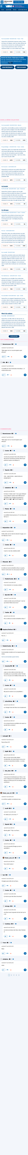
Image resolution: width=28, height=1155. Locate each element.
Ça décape (5, 210)
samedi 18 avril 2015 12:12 (9, 774)
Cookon (7, 450)
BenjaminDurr (6, 527)
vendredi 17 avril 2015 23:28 (10, 812)
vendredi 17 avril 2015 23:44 (10, 473)
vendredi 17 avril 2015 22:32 (7, 347)
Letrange (7, 906)
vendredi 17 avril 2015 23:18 (10, 669)
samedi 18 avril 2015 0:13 (9, 828)
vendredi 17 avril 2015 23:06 (10, 894)
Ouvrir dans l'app (18, 2)
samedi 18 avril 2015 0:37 (9, 720)
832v (4, 362)
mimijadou (5, 959)
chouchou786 (8, 666)
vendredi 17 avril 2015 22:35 (7, 946)
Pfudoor (7, 509)
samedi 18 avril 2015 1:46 (9, 512)
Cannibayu (8, 924)
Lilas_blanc (8, 770)
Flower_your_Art (7, 793)
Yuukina (7, 612)
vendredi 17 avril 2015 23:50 (10, 689)
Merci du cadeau (7, 313)
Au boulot (5, 186)
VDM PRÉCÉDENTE (7, 67)
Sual (4, 875)
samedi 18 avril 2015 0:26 (9, 927)
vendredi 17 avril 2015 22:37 (10, 582)
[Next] (19, 975)
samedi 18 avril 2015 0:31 (9, 705)
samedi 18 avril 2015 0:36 (9, 491)
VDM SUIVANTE (21, 67)
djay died (7, 594)
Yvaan (4, 942)
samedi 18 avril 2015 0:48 (9, 616)
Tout (2, 9)
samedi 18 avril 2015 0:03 (9, 548)
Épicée (14, 9)
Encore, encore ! (14, 336)
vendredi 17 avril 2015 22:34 (7, 739)
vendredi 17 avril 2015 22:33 (7, 531)
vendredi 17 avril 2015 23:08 (10, 598)
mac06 (7, 808)
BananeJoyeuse (7, 344)
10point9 (7, 824)
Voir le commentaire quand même (10, 657)
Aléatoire (8, 9)
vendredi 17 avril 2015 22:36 (7, 366)
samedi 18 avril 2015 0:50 (9, 755)
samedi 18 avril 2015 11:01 (9, 861)
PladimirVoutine (9, 579)
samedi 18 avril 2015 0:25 (9, 843)
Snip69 (7, 751)
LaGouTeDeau (8, 701)
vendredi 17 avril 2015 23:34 (10, 454)
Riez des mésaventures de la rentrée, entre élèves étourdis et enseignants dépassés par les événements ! (13, 60)
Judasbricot (8, 487)
